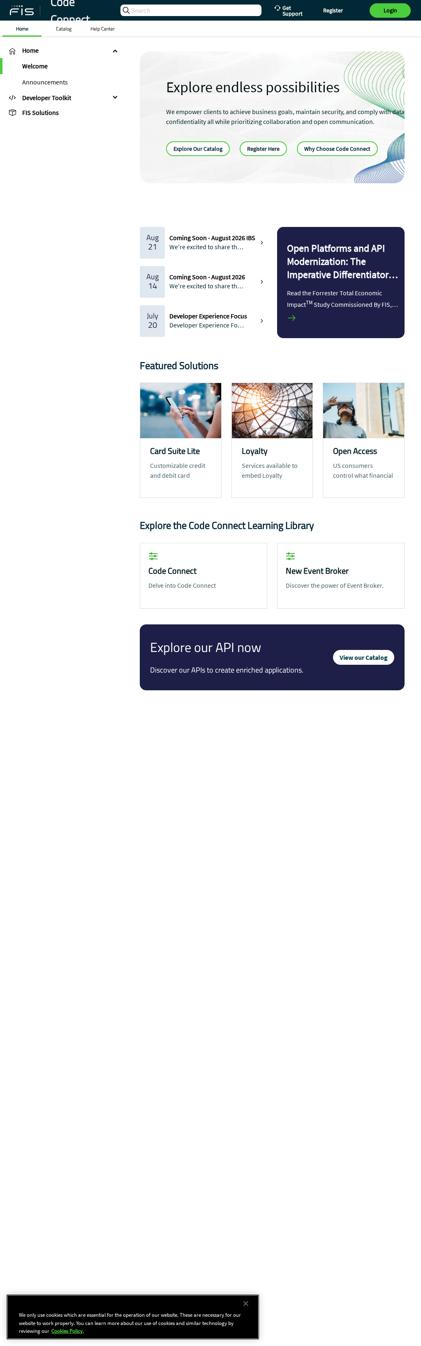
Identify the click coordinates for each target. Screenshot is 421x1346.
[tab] (61, 50)
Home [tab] (22, 29)
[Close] (246, 1304)
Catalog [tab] (64, 29)
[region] (133, 1317)
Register (333, 10)
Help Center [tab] (102, 29)
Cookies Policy (67, 1330)
